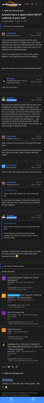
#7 (40, 215)
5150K (9, 332)
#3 (40, 98)
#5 (40, 165)
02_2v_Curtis (11, 315)
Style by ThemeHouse (21, 395)
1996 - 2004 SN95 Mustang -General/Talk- (24, 324)
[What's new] (32, 3)
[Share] (37, 33)
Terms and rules (17, 384)
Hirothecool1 (11, 300)
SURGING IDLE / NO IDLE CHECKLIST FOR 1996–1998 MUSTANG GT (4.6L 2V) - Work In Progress (24, 346)
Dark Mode (8, 380)
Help (38, 384)
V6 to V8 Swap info (15, 312)
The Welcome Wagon (20, 332)
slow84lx (13, 305)
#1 (40, 33)
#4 (40, 136)
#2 (40, 79)
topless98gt (8, 21)
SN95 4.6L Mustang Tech (25, 282)
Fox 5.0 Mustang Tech (26, 300)
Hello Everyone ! (14, 329)
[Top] (3, 387)
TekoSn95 (11, 282)
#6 (40, 182)
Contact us (6, 384)
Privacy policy (30, 384)
